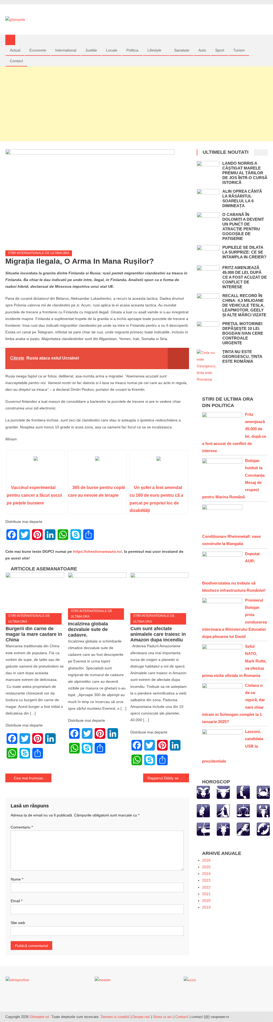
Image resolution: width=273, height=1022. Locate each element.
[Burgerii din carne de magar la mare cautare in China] (35, 591)
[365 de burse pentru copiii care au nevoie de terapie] (97, 469)
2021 (206, 894)
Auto (202, 50)
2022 (206, 887)
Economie (37, 50)
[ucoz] (190, 980)
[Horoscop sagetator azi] (203, 829)
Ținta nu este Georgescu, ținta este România (242, 356)
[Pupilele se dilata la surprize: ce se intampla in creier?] (208, 253)
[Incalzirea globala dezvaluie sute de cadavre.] (97, 588)
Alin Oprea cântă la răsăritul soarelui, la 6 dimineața (242, 198)
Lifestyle (154, 50)
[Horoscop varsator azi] (243, 829)
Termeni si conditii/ (115, 1017)
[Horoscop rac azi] (263, 792)
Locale (111, 50)
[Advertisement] (136, 103)
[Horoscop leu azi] (203, 810)
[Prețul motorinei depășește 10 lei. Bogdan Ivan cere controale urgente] (208, 329)
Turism (239, 50)
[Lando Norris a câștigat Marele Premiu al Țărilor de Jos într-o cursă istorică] (208, 169)
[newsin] (103, 980)
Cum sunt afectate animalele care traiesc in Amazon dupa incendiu (158, 634)
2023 (206, 880)
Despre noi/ (141, 1017)
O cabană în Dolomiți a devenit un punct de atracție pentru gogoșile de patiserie (243, 226)
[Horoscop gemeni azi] (243, 792)
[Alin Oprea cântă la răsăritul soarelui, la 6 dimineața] (208, 197)
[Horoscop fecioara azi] (223, 810)
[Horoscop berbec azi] (203, 792)
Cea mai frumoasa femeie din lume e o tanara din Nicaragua (32, 778)
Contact (16, 61)
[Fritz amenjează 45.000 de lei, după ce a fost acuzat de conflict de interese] (208, 273)
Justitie (91, 50)
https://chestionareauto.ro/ (97, 551)
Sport (219, 50)
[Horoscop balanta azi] (243, 810)
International (65, 50)
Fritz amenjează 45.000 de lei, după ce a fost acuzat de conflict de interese (244, 277)
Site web (18, 923)
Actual (15, 50)
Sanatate (181, 50)
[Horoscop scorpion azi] (263, 810)
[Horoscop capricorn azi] (223, 829)
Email (16, 901)
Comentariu (22, 827)
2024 (206, 873)
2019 (206, 907)
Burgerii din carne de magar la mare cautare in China (34, 634)
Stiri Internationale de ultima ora (38, 253)
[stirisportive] (17, 980)
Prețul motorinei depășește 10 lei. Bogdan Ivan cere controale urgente (242, 333)
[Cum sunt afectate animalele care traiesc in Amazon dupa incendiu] (159, 591)
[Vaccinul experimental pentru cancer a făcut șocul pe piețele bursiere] (36, 469)
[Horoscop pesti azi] (263, 829)
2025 (206, 867)
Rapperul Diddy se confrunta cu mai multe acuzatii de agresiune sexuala (168, 778)
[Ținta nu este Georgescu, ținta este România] (208, 366)
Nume (17, 879)
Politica (132, 50)
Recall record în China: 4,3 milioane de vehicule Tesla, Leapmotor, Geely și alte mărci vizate (244, 305)
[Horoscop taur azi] (223, 792)
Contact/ (181, 1017)
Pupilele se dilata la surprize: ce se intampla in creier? (244, 252)
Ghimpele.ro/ (39, 1017)
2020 (206, 900)
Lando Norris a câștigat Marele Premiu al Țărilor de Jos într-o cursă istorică (244, 173)
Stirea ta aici (163, 1017)
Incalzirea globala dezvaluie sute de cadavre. (88, 629)
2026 (206, 860)
